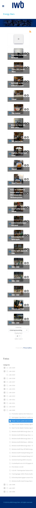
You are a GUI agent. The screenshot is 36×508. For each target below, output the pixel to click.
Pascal (14, 169)
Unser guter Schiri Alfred (18, 210)
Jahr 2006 (12, 492)
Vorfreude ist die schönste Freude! (17, 84)
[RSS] (30, 31)
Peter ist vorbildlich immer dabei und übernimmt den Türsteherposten (17, 193)
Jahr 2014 (12, 392)
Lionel (14, 99)
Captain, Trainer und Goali (19, 154)
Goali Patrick (17, 183)
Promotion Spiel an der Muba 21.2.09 (23, 414)
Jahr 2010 (12, 407)
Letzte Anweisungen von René (18, 224)
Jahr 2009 (12, 410)
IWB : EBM (15, 267)
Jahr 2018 (12, 378)
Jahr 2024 (12, 368)
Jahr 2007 (12, 488)
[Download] (28, 53)
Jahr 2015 (12, 389)
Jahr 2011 (12, 403)
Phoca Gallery (27, 348)
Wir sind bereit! (17, 141)
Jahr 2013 (12, 396)
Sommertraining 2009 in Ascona (21, 460)
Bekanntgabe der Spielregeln (17, 238)
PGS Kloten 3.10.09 (17, 467)
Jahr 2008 (12, 484)
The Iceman (16, 113)
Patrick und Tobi (18, 309)
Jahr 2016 (12, 385)
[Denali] (18, 4)
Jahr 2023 (12, 371)
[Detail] (25, 53)
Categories (6, 365)
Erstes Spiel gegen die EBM (20, 252)
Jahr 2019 (12, 375)
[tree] (18, 429)
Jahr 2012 (12, 399)
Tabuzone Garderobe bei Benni (19, 56)
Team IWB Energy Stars (18, 70)
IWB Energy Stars (15, 502)
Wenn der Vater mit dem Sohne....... (18, 126)
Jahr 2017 (12, 382)
